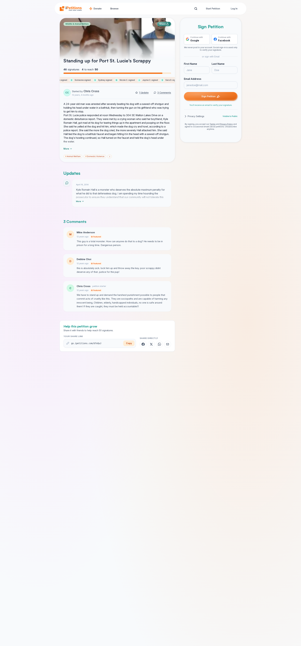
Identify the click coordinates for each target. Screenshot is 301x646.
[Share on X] (151, 344)
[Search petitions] (196, 8)
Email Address (192, 78)
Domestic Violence (94, 156)
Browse (114, 8)
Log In (234, 8)
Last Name (218, 63)
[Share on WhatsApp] (159, 344)
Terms (213, 124)
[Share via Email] (167, 344)
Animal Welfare (73, 156)
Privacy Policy (226, 124)
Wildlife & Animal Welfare (77, 24)
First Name (190, 63)
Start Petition (213, 8)
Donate (98, 8)
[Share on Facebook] (143, 344)
